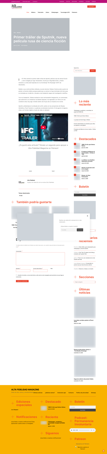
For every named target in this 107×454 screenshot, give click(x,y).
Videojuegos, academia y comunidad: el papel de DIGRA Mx (56, 423)
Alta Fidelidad (24, 45)
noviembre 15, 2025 (78, 380)
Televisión (40, 12)
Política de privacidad (82, 392)
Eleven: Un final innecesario (86, 176)
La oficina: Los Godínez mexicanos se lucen (88, 160)
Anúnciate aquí (26, 1)
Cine (27, 12)
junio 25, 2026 (85, 147)
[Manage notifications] (103, 451)
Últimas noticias (37, 392)
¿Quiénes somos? (15, 1)
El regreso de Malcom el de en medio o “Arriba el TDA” (88, 153)
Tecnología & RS (65, 12)
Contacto (35, 1)
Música (33, 12)
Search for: (76, 67)
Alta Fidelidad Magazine (25, 390)
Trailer (21, 195)
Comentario (19, 251)
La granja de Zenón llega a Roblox (82, 119)
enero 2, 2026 (85, 178)
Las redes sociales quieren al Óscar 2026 (83, 320)
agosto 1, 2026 (51, 426)
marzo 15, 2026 (77, 323)
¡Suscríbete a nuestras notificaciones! (50, 438)
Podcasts (74, 12)
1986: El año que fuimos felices (81, 115)
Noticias (19, 32)
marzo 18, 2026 (85, 170)
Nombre (18, 268)
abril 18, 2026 (85, 156)
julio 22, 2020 (17, 45)
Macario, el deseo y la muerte (86, 268)
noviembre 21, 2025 (78, 352)
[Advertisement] (43, 65)
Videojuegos (54, 12)
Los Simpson (14, 409)
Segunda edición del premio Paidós (83, 379)
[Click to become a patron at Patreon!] (43, 158)
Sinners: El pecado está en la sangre (88, 168)
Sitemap (93, 392)
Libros (47, 12)
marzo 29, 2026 (85, 163)
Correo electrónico (38, 268)
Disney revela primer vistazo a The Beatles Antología (82, 350)
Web (52, 268)
